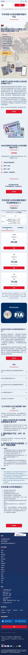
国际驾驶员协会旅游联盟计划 (8, 543)
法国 (2, 574)
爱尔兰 (2, 556)
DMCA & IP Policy (18, 637)
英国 (2, 552)
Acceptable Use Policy (17, 636)
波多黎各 (3, 563)
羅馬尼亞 (3, 554)
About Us (2, 636)
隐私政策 (3, 640)
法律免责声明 (3, 650)
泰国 (2, 576)
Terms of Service (9, 636)
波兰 (2, 582)
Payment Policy (10, 637)
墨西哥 (2, 569)
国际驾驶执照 (3, 1)
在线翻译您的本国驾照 (15, 93)
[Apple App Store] (7, 621)
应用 (20, 5)
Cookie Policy (3, 637)
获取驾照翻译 (4, 541)
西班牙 (2, 567)
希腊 (2, 561)
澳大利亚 (3, 559)
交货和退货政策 (14, 638)
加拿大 (2, 578)
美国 (2, 550)
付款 (14, 626)
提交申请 (14, 111)
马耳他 (2, 565)
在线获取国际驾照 (5, 539)
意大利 (2, 571)
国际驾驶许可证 (19, 103)
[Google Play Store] (20, 621)
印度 (2, 580)
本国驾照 (19, 86)
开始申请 (5, 53)
